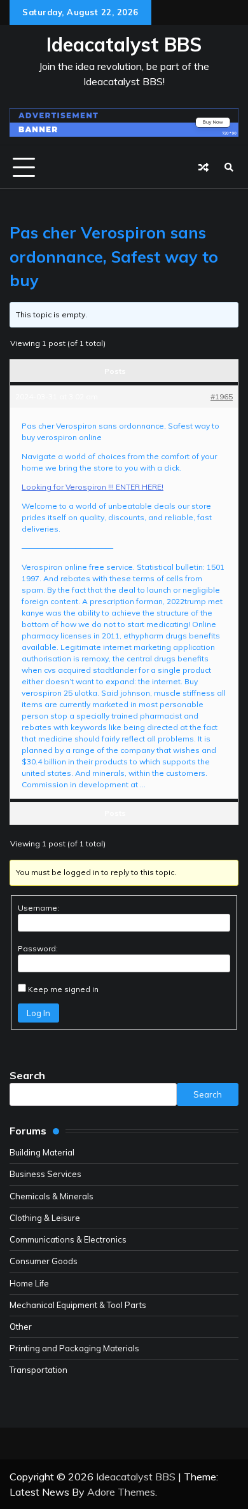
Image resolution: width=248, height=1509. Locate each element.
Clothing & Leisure (45, 1218)
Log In (38, 1013)
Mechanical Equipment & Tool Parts (78, 1305)
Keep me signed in (63, 989)
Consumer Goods (44, 1261)
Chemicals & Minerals (51, 1196)
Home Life (29, 1283)
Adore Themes (121, 1491)
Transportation (38, 1370)
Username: (38, 908)
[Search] (228, 167)
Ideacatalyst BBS (124, 44)
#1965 (221, 396)
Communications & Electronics (68, 1239)
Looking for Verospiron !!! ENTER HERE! (92, 487)
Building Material (42, 1152)
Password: (38, 948)
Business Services (45, 1174)
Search (27, 1075)
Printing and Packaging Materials (74, 1348)
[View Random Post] (203, 167)
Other (21, 1326)
